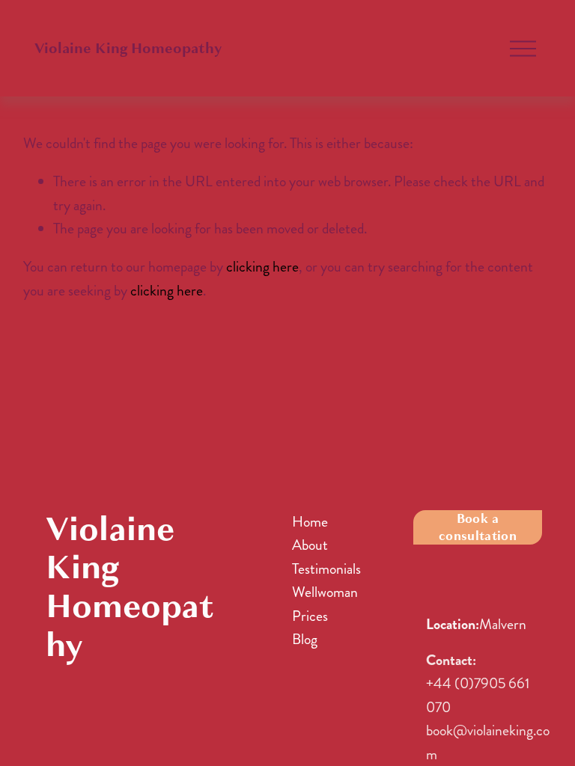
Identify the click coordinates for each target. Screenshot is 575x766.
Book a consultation (478, 527)
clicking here (262, 267)
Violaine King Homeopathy (128, 48)
